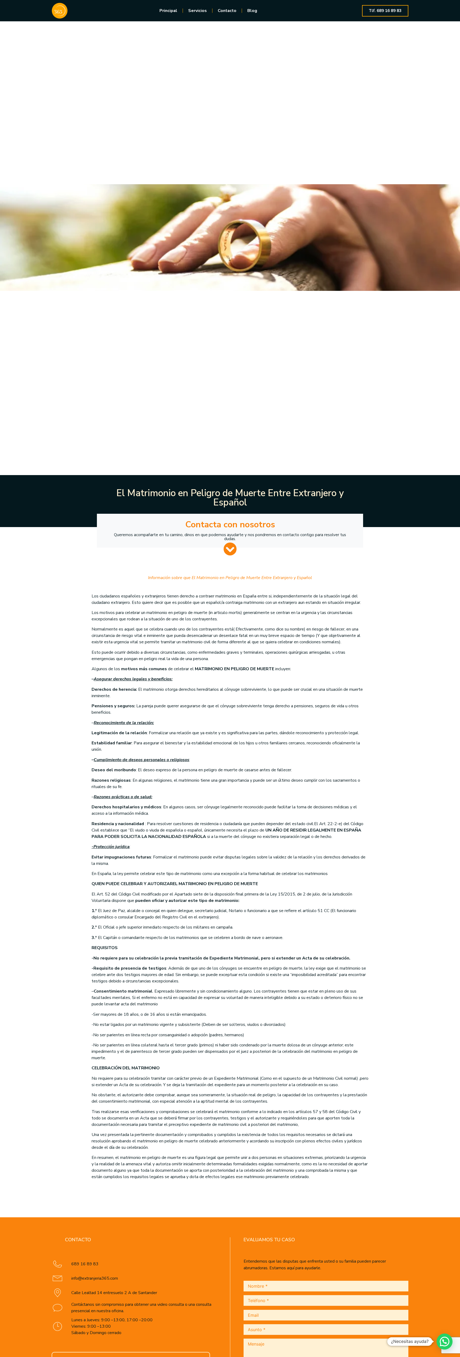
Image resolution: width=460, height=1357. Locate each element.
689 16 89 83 (84, 1264)
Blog (252, 11)
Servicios (197, 11)
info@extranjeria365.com (94, 1278)
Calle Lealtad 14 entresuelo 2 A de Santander (114, 1293)
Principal (168, 11)
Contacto (227, 11)
